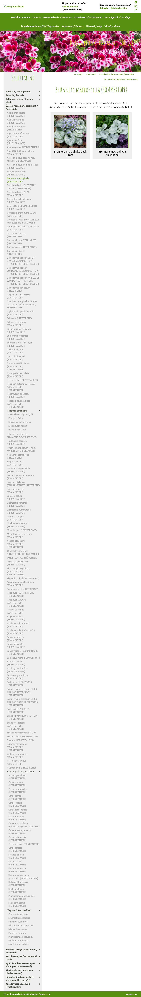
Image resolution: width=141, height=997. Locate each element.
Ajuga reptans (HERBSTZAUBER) (23, 147)
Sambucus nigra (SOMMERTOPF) (23, 658)
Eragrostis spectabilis (19, 918)
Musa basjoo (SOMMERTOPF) (22, 530)
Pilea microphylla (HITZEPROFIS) (23, 578)
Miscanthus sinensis (18, 929)
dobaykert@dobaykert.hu (113, 8)
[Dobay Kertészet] (28, 6)
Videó (112, 26)
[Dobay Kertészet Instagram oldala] (135, 6)
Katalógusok (117, 17)
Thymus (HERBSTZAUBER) (20, 740)
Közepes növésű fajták (19, 422)
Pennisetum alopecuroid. (20, 937)
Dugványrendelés (40, 26)
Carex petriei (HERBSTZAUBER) (23, 844)
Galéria (36, 17)
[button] (67, 67)
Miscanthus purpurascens (21, 925)
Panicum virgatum (17, 933)
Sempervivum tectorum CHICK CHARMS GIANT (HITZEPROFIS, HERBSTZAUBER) (22, 702)
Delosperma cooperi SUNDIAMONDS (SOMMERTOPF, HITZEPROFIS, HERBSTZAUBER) (23, 271)
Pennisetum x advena (18, 944)
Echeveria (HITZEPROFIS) (19, 318)
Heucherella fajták (17, 429)
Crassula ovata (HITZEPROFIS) (22, 247)
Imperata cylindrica (18, 921)
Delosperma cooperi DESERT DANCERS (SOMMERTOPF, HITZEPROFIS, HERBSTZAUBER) (23, 260)
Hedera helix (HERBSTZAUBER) (22, 380)
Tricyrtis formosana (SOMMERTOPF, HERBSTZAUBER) (17, 747)
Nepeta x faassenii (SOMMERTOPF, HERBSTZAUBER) (16, 544)
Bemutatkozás (57, 17)
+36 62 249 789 (70, 6)
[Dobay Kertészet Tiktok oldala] (135, 10)
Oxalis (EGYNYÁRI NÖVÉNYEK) (22, 557)
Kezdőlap (20, 17)
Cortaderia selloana (18, 914)
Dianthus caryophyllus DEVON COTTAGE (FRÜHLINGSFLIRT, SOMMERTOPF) (22, 304)
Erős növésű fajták (17, 426)
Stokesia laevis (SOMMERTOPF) (23, 736)
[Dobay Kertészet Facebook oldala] (135, 3)
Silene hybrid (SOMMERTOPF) (21, 732)
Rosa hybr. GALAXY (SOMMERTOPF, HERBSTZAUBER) (16, 602)
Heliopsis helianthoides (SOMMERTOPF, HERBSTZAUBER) (18, 404)
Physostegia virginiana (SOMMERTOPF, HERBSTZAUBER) (18, 571)
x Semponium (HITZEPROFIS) (21, 767)
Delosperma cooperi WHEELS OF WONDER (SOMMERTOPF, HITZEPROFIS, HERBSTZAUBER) (23, 281)
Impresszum (131, 994)
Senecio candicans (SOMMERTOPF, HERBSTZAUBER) (16, 725)
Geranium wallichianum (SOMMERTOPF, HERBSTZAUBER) (18, 366)
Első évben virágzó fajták (20, 414)
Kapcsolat (73, 26)
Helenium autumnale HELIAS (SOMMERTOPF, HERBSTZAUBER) (21, 387)
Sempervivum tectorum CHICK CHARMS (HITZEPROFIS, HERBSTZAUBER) (22, 692)
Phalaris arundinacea (18, 940)
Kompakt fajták (16, 418)
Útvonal (94, 26)
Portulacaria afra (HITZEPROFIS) (23, 589)
